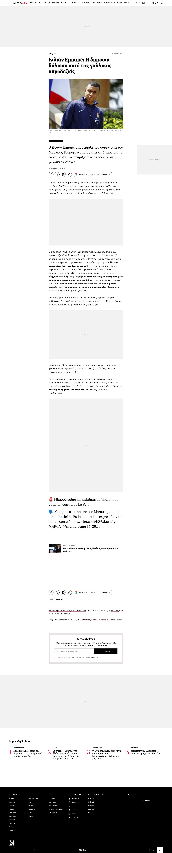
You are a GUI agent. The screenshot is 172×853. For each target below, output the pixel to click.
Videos (30, 812)
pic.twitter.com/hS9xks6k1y (93, 521)
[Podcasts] (152, 2)
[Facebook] (51, 174)
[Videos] (148, 2)
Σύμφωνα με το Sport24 (62, 273)
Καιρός (127, 3)
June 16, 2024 (89, 526)
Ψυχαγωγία (12, 819)
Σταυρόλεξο (84, 620)
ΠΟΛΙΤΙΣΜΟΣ (96, 3)
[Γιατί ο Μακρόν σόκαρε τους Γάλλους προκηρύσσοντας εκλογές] (55, 548)
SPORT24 (91, 802)
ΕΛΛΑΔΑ (32, 3)
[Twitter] (57, 174)
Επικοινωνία (53, 812)
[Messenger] (63, 174)
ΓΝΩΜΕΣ (74, 3)
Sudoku (94, 620)
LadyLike (91, 809)
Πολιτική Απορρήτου (56, 809)
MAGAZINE (84, 3)
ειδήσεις (115, 610)
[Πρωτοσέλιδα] (143, 2)
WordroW (103, 620)
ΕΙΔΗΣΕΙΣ (136, 3)
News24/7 (91, 798)
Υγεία (11, 826)
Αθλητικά (52, 54)
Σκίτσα (30, 805)
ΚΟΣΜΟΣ (65, 3)
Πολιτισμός (12, 816)
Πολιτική (12, 802)
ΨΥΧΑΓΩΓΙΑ (109, 3)
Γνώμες (11, 809)
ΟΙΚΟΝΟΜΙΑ (53, 3)
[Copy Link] (69, 174)
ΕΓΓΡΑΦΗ (146, 801)
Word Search (116, 620)
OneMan (91, 805)
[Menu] (10, 3)
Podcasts (31, 809)
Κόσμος (11, 805)
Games (61, 620)
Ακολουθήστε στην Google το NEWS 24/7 (67, 610)
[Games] (156, 2)
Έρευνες (12, 830)
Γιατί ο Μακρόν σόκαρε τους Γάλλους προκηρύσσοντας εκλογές (91, 550)
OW (89, 812)
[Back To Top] (160, 850)
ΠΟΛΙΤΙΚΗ (42, 3)
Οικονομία (12, 812)
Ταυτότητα (52, 802)
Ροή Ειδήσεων (33, 798)
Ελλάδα (11, 798)
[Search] (161, 2)
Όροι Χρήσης (53, 805)
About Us (52, 798)
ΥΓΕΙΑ (119, 3)
